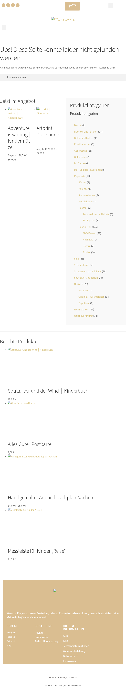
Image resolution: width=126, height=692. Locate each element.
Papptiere (84, 303)
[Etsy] (17, 5)
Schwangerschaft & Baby (87, 271)
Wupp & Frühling (83, 315)
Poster (82, 207)
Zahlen (87, 252)
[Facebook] (3, 5)
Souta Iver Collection (86, 277)
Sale (76, 258)
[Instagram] (8, 5)
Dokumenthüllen (83, 138)
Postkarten (84, 226)
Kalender (83, 188)
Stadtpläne (89, 220)
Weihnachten (81, 309)
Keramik (83, 290)
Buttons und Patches (86, 131)
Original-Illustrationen (91, 296)
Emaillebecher (82, 144)
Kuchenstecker (86, 195)
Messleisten (85, 201)
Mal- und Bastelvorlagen (88, 169)
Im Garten (80, 163)
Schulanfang (81, 265)
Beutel (78, 125)
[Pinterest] (13, 5)
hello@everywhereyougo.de (31, 617)
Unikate (78, 284)
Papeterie (79, 176)
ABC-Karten (89, 233)
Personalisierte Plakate (96, 214)
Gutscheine (80, 157)
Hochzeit (88, 239)
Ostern (87, 246)
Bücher (82, 182)
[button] (110, 5)
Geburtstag (80, 150)
